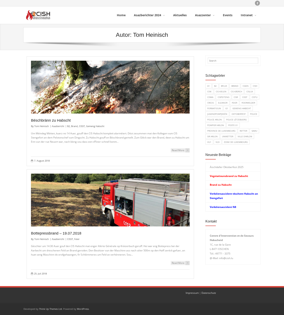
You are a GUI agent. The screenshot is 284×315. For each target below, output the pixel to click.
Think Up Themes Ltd (50, 308)
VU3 (218, 142)
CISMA (210, 97)
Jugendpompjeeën (217, 113)
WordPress (83, 308)
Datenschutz (208, 293)
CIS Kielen (221, 91)
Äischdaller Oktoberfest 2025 (226, 167)
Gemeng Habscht (95, 126)
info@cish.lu (226, 258)
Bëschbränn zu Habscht (51, 120)
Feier (77, 239)
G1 (226, 108)
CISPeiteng (223, 97)
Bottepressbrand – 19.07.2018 (56, 233)
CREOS (210, 102)
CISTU (254, 97)
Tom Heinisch (41, 126)
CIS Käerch (236, 91)
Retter (243, 130)
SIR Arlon (212, 136)
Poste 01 (233, 125)
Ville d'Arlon (245, 136)
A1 (208, 85)
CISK (209, 91)
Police (253, 113)
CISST (82, 126)
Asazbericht (58, 126)
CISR (236, 97)
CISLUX (249, 91)
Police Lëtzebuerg (236, 119)
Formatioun (214, 108)
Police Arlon (214, 119)
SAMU (254, 130)
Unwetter (227, 136)
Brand (74, 126)
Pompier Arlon (215, 125)
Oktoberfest (239, 113)
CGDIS (245, 85)
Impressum (192, 293)
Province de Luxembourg (221, 130)
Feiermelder (248, 102)
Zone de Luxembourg (236, 142)
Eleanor (222, 102)
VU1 (209, 142)
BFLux (224, 85)
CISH (255, 85)
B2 (68, 126)
